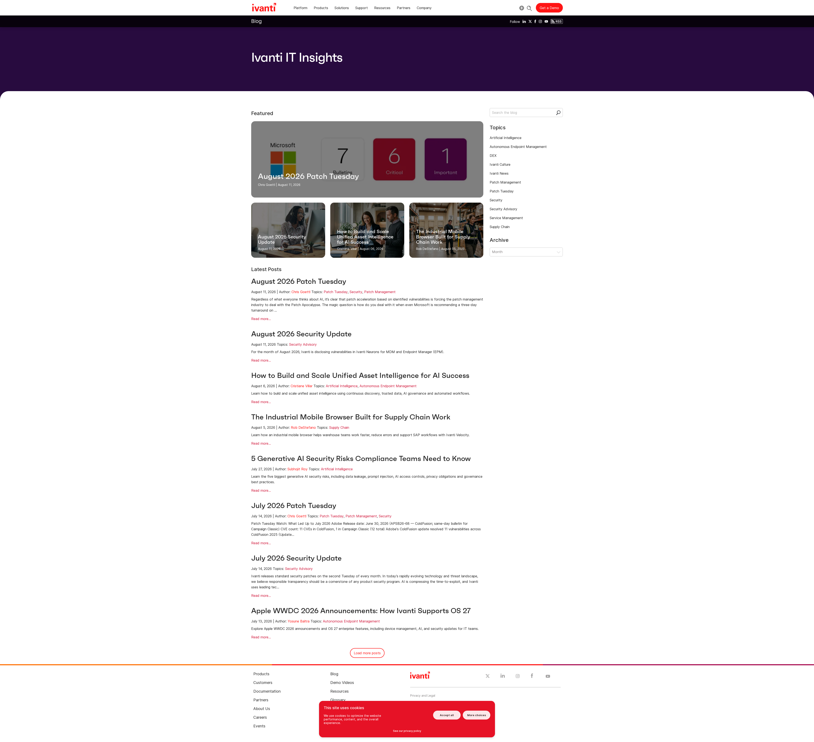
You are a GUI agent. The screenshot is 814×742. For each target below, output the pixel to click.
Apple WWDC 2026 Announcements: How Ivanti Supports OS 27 (361, 610)
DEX (493, 155)
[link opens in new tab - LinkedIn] (502, 677)
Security (356, 292)
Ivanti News (499, 173)
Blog (256, 21)
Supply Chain (339, 427)
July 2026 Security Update (296, 558)
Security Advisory (303, 344)
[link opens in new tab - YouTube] (548, 676)
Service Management (506, 218)
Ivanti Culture (500, 164)
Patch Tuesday (336, 292)
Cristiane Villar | (348, 249)
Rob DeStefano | (428, 249)
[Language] (521, 8)
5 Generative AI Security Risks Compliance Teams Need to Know (361, 458)
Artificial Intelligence (342, 386)
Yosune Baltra (298, 621)
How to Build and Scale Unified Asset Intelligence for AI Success (360, 375)
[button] (526, 252)
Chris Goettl (300, 292)
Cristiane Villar (301, 386)
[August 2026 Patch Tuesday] (367, 159)
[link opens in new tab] (524, 21)
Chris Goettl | (267, 185)
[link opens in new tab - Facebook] (532, 677)
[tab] (300, 8)
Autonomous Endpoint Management (388, 386)
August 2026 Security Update (301, 333)
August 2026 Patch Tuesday (298, 281)
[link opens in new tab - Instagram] (518, 677)
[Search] (529, 7)
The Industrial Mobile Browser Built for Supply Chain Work (350, 417)
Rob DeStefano (303, 427)
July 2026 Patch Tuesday (293, 505)
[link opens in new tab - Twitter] (487, 676)
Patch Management (380, 292)
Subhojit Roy (297, 469)
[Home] (264, 8)
